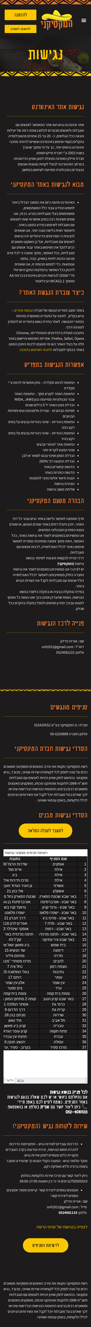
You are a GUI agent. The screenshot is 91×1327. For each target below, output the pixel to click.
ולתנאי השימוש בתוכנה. (35, 349)
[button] (84, 20)
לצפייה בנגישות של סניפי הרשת (62, 1227)
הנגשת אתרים (24, 310)
